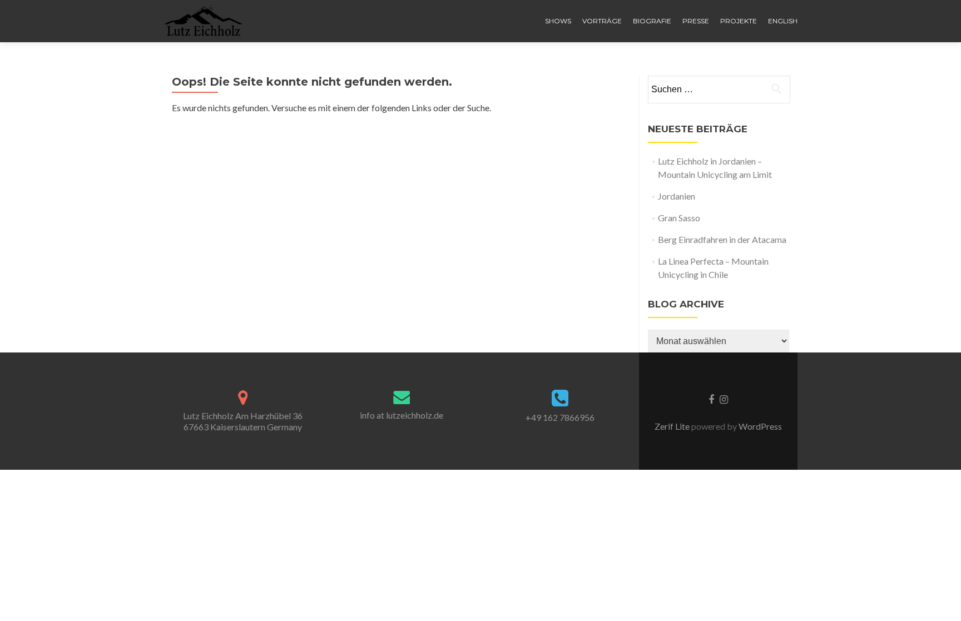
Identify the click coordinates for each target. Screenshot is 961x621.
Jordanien (676, 196)
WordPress (759, 426)
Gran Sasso (679, 217)
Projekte (738, 21)
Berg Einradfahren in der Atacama (722, 239)
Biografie (652, 21)
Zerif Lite (673, 426)
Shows (558, 21)
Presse (695, 21)
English (782, 21)
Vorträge (602, 21)
